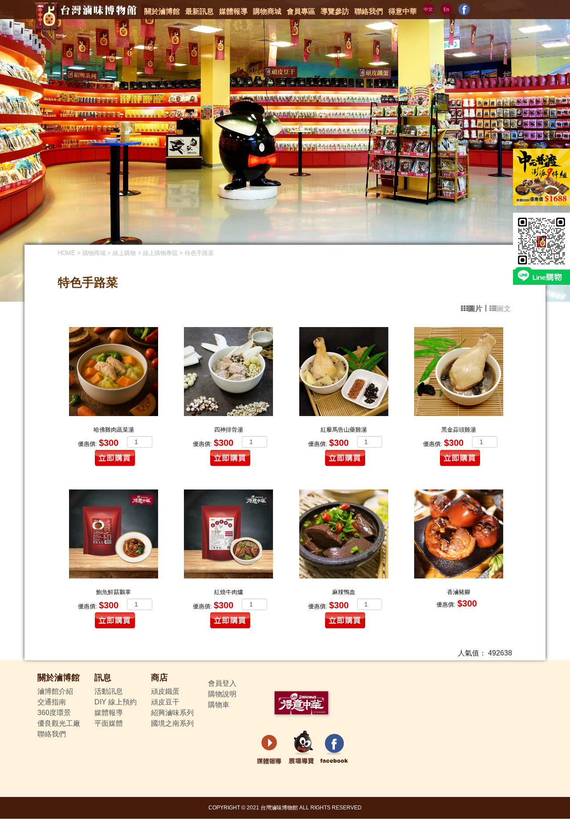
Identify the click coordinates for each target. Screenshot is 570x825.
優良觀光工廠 (58, 723)
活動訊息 (108, 691)
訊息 (102, 677)
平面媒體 (108, 723)
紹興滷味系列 (172, 712)
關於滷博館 (58, 677)
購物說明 (222, 694)
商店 (159, 677)
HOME (66, 253)
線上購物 (124, 253)
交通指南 (51, 702)
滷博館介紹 (55, 691)
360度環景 (54, 712)
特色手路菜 (199, 253)
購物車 (218, 704)
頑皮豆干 (165, 702)
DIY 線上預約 (115, 702)
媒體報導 (108, 712)
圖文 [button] (504, 308)
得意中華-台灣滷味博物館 (83, 20)
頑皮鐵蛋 (165, 691)
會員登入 (222, 683)
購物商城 (94, 253)
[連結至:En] (446, 9)
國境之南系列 (172, 723)
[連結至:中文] (428, 9)
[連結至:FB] (464, 9)
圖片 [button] (475, 308)
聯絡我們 (51, 734)
